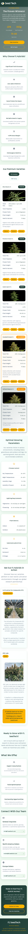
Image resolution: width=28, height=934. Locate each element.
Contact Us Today (14, 906)
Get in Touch (14, 47)
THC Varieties (14, 174)
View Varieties (14, 42)
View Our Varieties (14, 911)
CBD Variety (14, 178)
